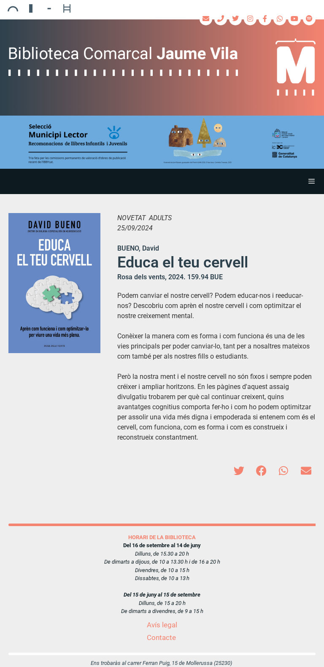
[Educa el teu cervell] (54, 283)
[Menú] (162, 181)
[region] (162, 142)
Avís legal (162, 625)
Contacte (161, 637)
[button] (162, 142)
